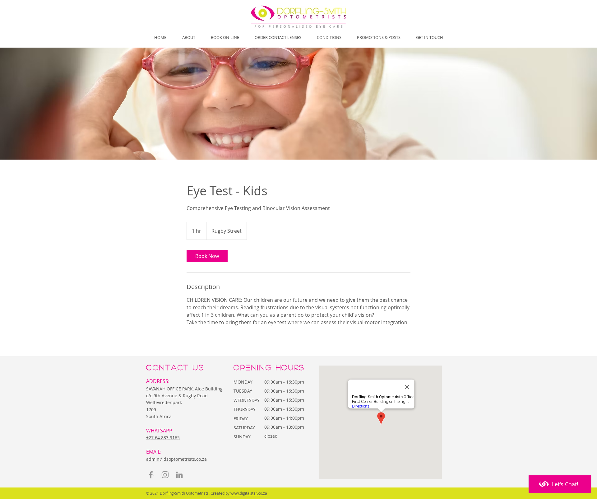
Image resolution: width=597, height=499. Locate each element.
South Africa (159, 416)
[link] (207, 256)
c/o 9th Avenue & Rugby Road (177, 396)
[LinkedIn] (179, 474)
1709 (151, 410)
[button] (329, 37)
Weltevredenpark (164, 402)
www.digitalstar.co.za (248, 493)
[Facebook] (150, 474)
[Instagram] (165, 474)
